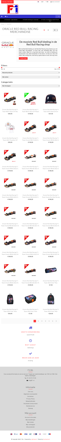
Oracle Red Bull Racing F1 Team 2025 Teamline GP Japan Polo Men (10, 140)
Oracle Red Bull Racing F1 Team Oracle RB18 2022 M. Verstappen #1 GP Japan (10, 282)
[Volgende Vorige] (56, 321)
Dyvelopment (46, 439)
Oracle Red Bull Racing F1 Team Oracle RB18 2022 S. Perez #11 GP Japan (30, 197)
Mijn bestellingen (30, 419)
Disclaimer (30, 396)
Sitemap (30, 408)
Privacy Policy (30, 398)
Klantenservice (30, 406)
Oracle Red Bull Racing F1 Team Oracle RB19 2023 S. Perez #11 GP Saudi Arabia (30, 140)
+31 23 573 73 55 (31, 378)
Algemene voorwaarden (30, 394)
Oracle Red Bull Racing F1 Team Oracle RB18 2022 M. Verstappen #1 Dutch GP (50, 225)
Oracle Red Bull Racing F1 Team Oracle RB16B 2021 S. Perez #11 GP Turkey (30, 168)
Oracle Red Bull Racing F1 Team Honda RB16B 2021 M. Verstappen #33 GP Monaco (30, 282)
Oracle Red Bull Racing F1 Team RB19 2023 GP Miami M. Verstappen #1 (30, 111)
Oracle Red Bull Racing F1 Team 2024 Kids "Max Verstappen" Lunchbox (30, 311)
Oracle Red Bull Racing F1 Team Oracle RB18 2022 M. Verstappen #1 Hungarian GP (30, 254)
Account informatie (30, 417)
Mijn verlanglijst (30, 424)
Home (2, 24)
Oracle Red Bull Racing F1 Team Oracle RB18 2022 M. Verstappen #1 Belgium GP (50, 254)
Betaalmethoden (30, 401)
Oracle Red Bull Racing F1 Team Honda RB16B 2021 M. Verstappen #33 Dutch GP (30, 225)
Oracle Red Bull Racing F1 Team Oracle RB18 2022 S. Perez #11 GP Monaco (51, 140)
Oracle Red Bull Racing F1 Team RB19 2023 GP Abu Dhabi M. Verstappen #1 (10, 111)
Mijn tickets (30, 422)
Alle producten (30, 427)
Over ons (30, 391)
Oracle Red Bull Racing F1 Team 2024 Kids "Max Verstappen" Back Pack (10, 311)
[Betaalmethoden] (11, 434)
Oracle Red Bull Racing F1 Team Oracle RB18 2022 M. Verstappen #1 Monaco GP (10, 254)
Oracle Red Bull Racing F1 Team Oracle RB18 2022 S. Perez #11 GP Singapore (10, 168)
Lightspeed (34, 439)
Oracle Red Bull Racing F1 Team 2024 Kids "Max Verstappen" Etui (51, 282)
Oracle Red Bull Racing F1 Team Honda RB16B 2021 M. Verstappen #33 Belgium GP (10, 225)
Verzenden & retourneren (31, 403)
